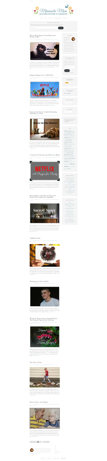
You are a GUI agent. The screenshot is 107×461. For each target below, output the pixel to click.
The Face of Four (36, 362)
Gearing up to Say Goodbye (39, 281)
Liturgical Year (67, 148)
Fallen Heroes (72, 135)
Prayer (55, 404)
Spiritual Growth (50, 39)
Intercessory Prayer (68, 146)
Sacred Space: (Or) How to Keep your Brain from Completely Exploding (43, 196)
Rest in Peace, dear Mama (39, 402)
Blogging (44, 240)
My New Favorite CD (69, 214)
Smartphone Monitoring (67, 164)
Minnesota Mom (53, 9)
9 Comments (34, 241)
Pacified (69, 206)
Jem (42, 283)
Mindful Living (72, 151)
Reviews (66, 161)
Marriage (48, 199)
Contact (56, 453)
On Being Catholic (71, 158)
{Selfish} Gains (35, 238)
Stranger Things (70, 166)
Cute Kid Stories (67, 134)
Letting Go (51, 322)
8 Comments (55, 39)
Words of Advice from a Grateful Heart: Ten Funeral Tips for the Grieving (44, 319)
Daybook (72, 134)
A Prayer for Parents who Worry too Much (45, 155)
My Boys (49, 283)
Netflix (72, 154)
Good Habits (69, 140)
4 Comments (31, 200)
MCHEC (65, 151)
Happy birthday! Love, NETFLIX (41, 75)
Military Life (68, 151)
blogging (69, 132)
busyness (72, 132)
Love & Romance (73, 148)
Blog (70, 202)
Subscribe (60, 27)
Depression (66, 135)
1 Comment (33, 78)
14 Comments (37, 323)
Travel (67, 168)
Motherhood (46, 39)
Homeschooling (70, 145)
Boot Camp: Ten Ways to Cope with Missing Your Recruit (69, 182)
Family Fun (49, 77)
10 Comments (34, 405)
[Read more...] (52, 105)
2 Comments (51, 364)
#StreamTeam (46, 77)
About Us (56, 450)
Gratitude (44, 199)
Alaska (72, 131)
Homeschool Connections (70, 211)
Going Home (44, 322)
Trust (69, 168)
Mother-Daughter (70, 152)
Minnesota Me (48, 240)
